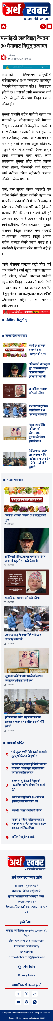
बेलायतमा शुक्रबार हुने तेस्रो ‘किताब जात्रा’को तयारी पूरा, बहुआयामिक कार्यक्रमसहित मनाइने (29, 768)
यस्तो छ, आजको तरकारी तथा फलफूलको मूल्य (37, 349)
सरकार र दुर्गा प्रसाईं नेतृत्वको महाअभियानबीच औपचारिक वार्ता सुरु (28, 785)
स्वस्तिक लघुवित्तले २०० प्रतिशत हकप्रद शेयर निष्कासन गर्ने (28, 799)
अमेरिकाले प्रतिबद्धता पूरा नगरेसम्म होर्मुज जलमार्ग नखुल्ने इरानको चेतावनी (39, 370)
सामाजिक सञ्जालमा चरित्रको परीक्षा (38, 391)
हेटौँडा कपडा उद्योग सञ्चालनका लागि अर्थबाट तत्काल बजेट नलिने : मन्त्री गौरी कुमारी (39, 459)
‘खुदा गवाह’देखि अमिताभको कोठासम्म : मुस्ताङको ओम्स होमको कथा (37, 433)
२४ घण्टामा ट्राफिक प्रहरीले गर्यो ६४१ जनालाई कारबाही (38, 410)
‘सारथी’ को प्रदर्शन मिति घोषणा (27, 810)
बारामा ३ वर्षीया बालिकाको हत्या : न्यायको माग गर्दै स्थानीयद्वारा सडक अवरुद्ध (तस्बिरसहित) (29, 823)
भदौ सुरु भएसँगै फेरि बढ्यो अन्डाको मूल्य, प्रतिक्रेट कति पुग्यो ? (29, 754)
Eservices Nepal (37, 1018)
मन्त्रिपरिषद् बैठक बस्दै (23, 837)
